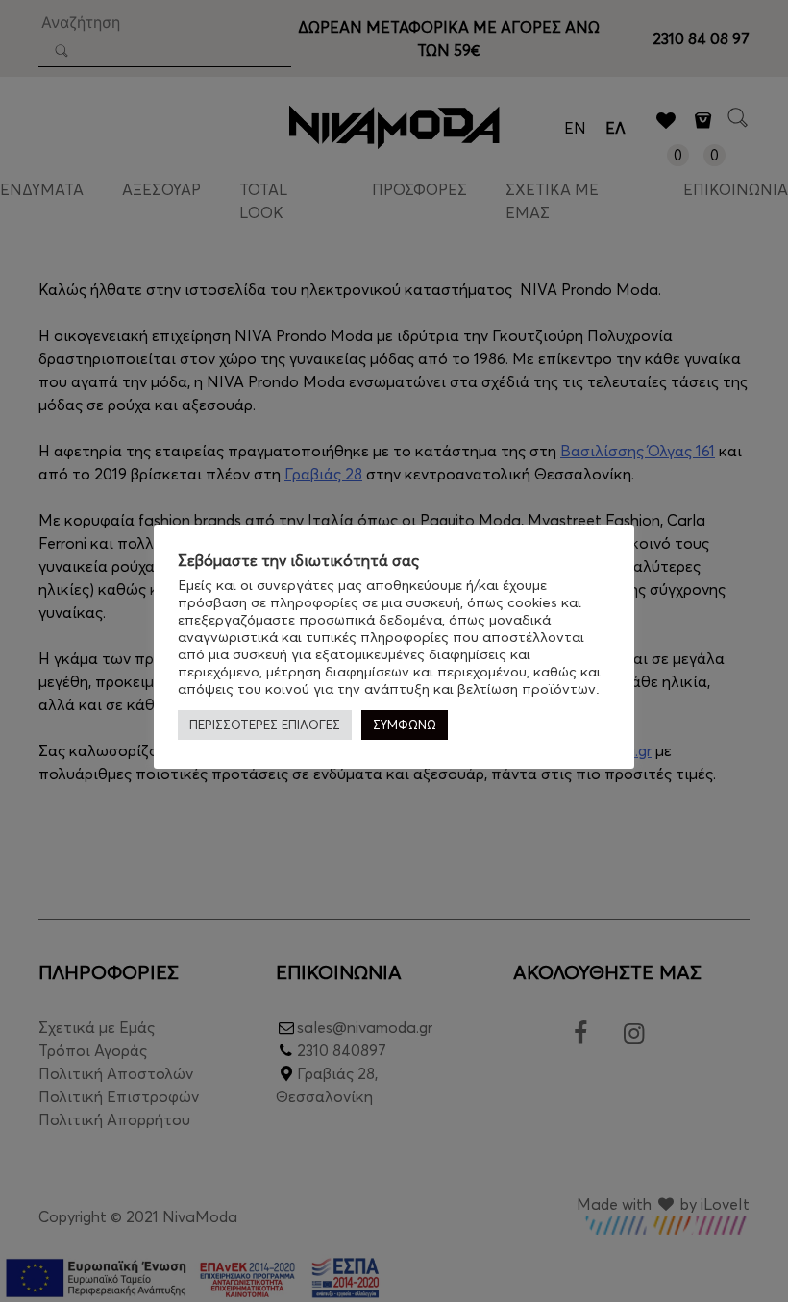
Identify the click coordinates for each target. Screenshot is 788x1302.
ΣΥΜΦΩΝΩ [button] (404, 724)
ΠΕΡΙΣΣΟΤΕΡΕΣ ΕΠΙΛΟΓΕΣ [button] (264, 724)
